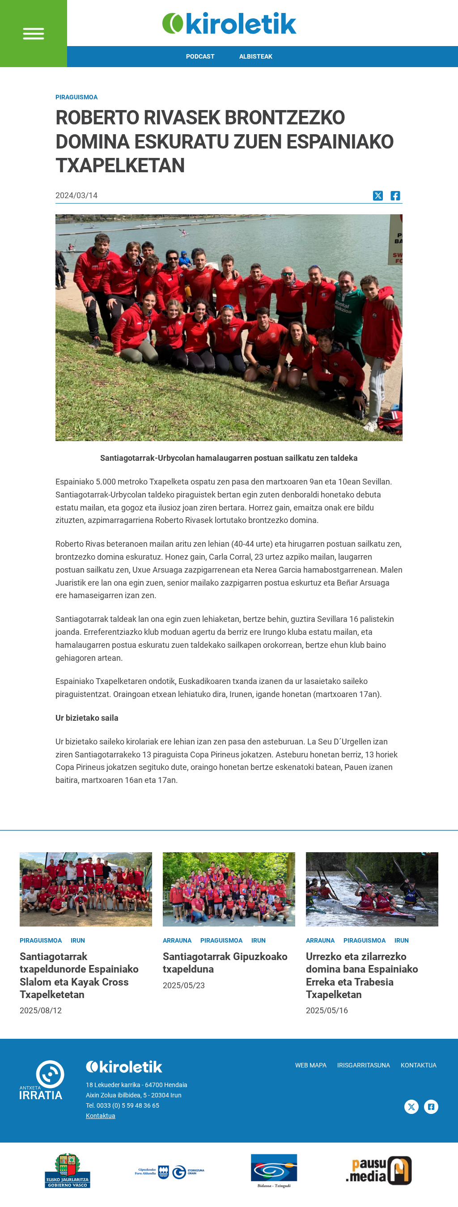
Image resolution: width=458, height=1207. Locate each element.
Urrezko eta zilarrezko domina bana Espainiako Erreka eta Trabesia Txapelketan (362, 975)
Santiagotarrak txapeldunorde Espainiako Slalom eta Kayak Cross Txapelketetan (79, 975)
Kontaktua (100, 1116)
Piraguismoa (76, 97)
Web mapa (311, 1065)
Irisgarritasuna (363, 1065)
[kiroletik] (229, 22)
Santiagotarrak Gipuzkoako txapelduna (225, 962)
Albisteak (255, 56)
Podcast (200, 56)
